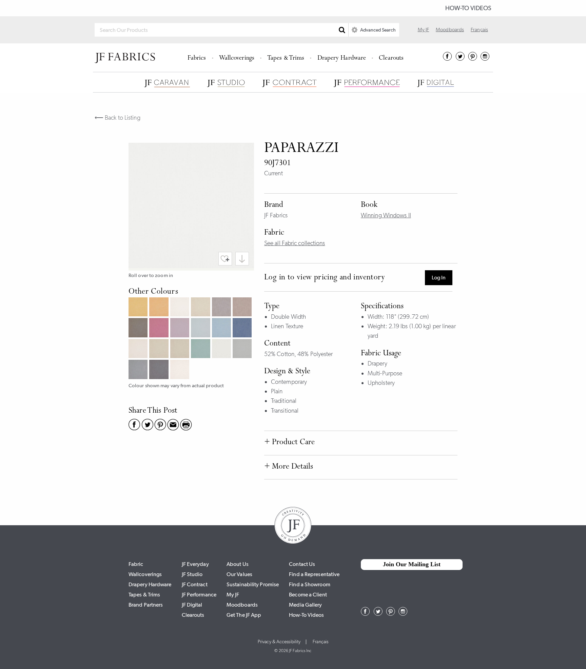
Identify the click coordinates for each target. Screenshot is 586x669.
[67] (243, 328)
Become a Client (308, 594)
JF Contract (195, 584)
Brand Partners (146, 605)
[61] (201, 328)
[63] (222, 328)
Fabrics (197, 58)
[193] (180, 370)
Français (479, 29)
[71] (159, 349)
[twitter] (460, 58)
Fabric (136, 564)
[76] (201, 349)
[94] (243, 349)
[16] (139, 307)
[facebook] (447, 58)
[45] (159, 328)
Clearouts (391, 58)
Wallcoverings (236, 58)
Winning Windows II (386, 215)
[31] (180, 307)
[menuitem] (198, 57)
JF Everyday (195, 564)
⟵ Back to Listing (117, 117)
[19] (159, 307)
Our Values (239, 574)
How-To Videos (468, 8)
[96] (139, 370)
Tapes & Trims (285, 58)
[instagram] (485, 58)
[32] (201, 307)
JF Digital (192, 605)
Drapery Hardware (341, 58)
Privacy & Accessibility (279, 642)
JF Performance (199, 594)
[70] (139, 349)
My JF (423, 29)
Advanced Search (377, 30)
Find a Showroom (309, 584)
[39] (139, 328)
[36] (243, 307)
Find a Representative (314, 574)
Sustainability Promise (253, 584)
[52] (180, 328)
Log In (439, 277)
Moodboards (450, 29)
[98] (159, 370)
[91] (222, 349)
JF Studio (192, 574)
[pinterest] (472, 58)
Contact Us (302, 564)
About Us (238, 564)
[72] (180, 349)
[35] (222, 307)
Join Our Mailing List (412, 564)
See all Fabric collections (294, 243)
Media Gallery (305, 605)
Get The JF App (244, 615)
